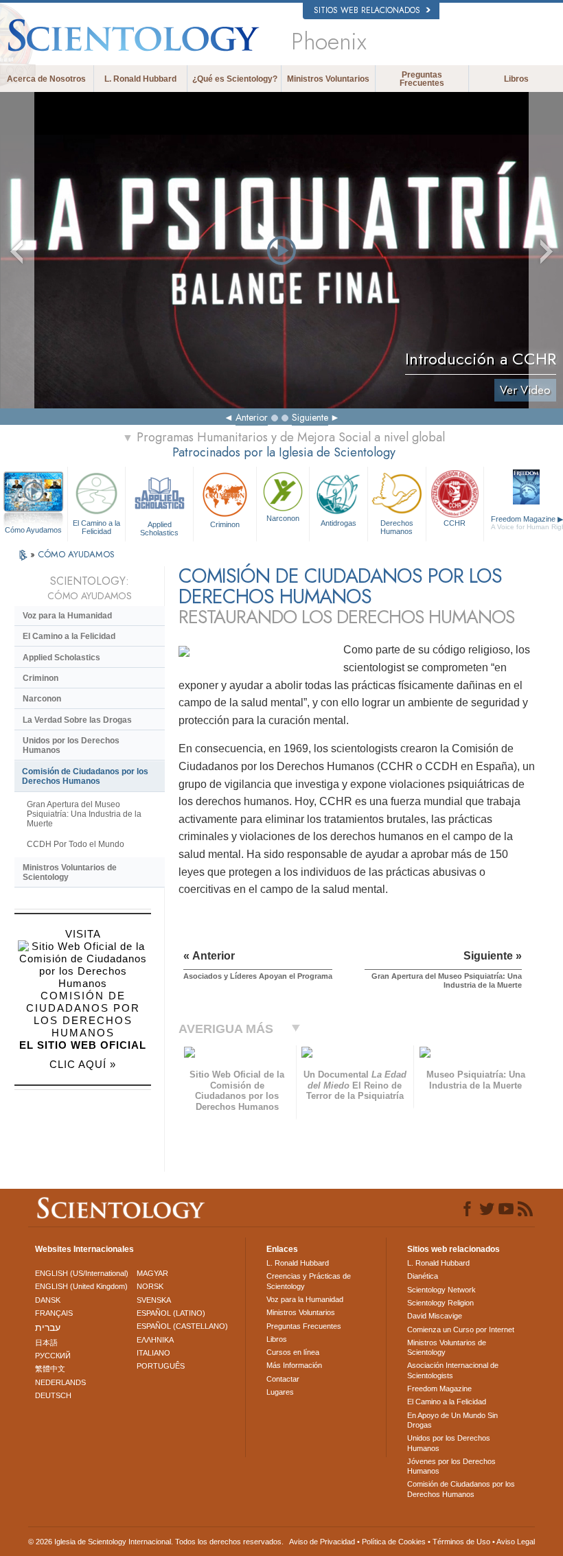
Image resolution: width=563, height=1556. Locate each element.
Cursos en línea (292, 1352)
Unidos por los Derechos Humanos (71, 745)
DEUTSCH (53, 1395)
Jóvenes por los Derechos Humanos (451, 1466)
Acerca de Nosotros (46, 79)
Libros (516, 79)
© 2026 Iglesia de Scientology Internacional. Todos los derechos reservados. (156, 1541)
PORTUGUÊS (161, 1366)
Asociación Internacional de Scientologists (452, 1370)
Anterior (251, 417)
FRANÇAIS (54, 1313)
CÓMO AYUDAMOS (76, 554)
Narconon (282, 518)
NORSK (150, 1286)
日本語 (46, 1342)
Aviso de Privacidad (322, 1541)
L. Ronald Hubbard (140, 79)
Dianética (422, 1276)
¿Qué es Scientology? (234, 79)
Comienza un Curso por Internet (460, 1329)
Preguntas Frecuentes (422, 79)
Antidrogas (338, 523)
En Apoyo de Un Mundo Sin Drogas (452, 1420)
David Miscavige (434, 1316)
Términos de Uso (461, 1541)
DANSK (47, 1300)
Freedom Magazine (439, 1388)
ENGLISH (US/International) (81, 1273)
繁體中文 (50, 1369)
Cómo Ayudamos (33, 530)
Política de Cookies (394, 1541)
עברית (47, 1327)
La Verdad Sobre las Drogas (77, 720)
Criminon (225, 524)
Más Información (294, 1365)
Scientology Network (441, 1290)
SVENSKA (154, 1300)
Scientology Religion (440, 1303)
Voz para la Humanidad (67, 615)
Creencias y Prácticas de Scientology (308, 1281)
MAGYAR (152, 1273)
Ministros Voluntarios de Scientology (70, 872)
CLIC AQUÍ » (82, 1064)
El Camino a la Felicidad (96, 527)
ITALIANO (153, 1353)
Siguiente (310, 417)
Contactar (282, 1379)
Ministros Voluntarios (328, 79)
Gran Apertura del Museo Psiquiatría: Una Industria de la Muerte (84, 814)
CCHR (455, 523)
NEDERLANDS (60, 1382)
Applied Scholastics (159, 527)
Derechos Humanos (396, 527)
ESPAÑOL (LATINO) (171, 1313)
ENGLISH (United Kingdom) (81, 1286)
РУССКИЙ (53, 1355)
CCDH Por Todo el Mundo (75, 844)
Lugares (280, 1392)
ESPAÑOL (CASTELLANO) (182, 1326)
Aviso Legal (515, 1541)
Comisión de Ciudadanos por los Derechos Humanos (85, 776)
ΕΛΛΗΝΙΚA (155, 1340)
